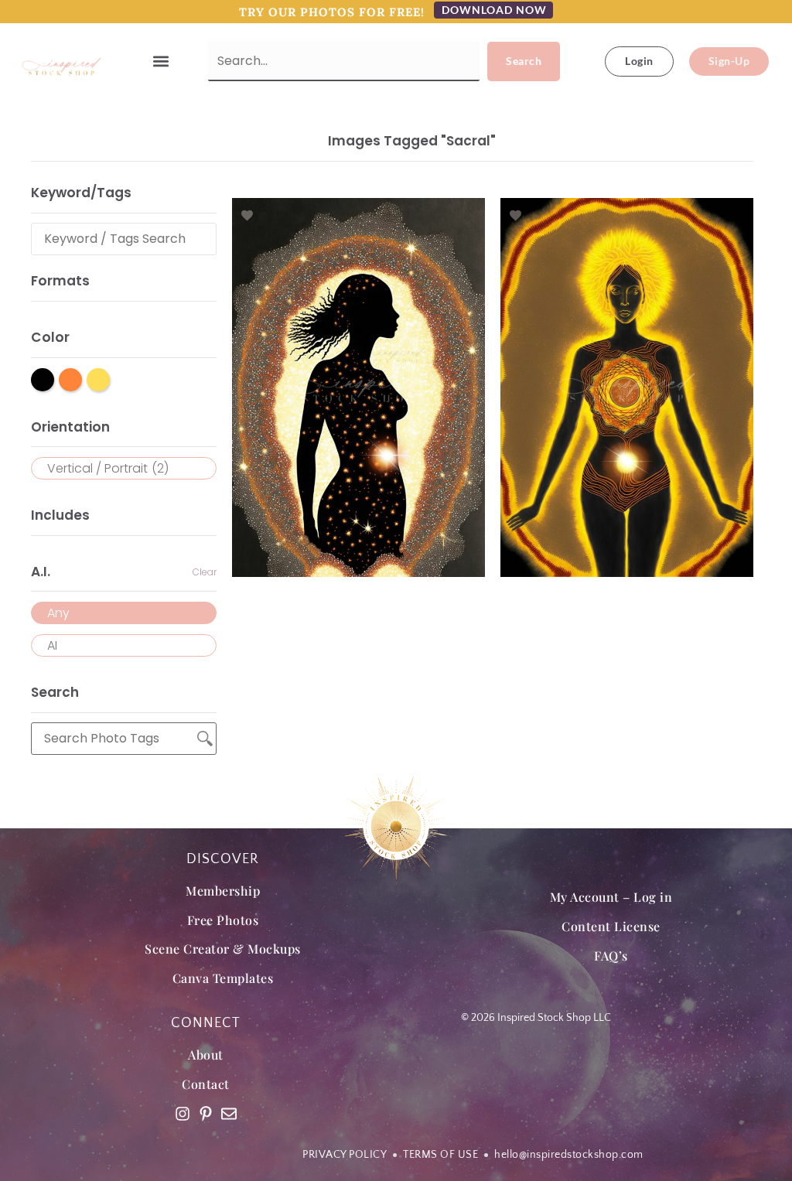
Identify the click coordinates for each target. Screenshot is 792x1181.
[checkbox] (124, 468)
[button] (161, 61)
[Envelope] (229, 1113)
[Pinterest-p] (205, 1113)
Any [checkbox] (58, 613)
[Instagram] (182, 1113)
